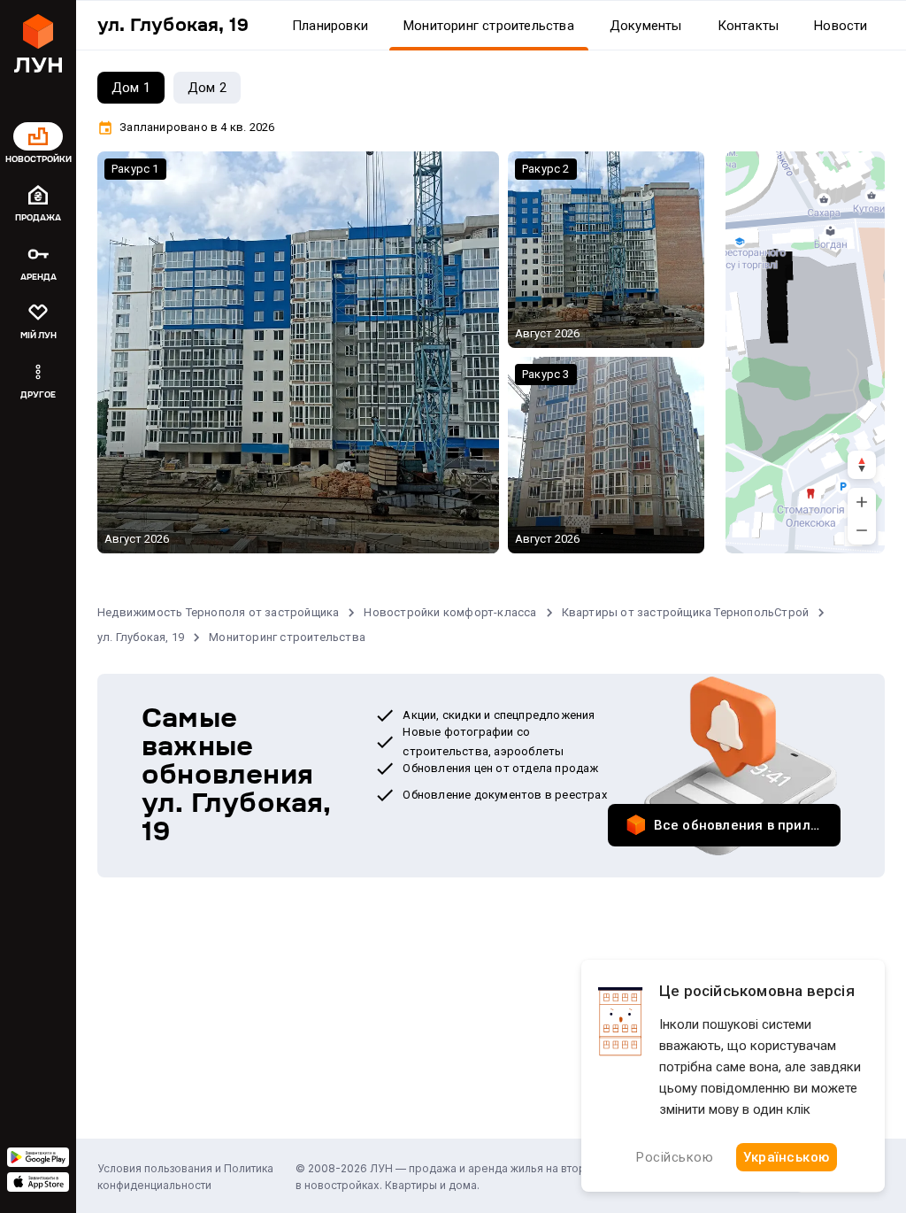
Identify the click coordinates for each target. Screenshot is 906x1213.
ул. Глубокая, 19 (140, 637)
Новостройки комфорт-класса (450, 612)
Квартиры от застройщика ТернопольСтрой (686, 612)
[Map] (805, 352)
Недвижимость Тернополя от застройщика (218, 612)
